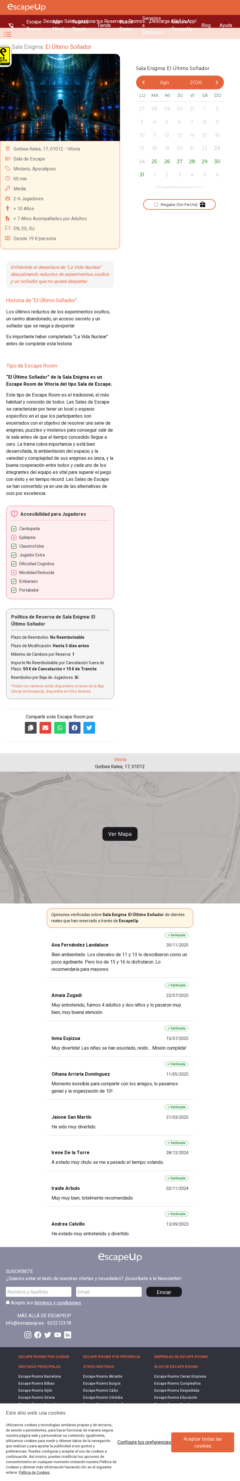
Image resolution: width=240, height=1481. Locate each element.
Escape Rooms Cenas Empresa (180, 1376)
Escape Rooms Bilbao (36, 1383)
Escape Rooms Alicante (102, 1376)
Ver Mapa (120, 833)
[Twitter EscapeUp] (47, 1334)
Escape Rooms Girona (36, 1397)
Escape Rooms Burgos (102, 1383)
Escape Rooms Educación (175, 1397)
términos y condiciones (57, 1302)
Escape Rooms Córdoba (103, 1397)
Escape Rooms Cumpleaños (177, 1383)
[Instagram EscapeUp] (27, 1334)
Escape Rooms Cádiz (100, 1390)
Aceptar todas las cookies (203, 1442)
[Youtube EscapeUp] (57, 1334)
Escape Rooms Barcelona (39, 1376)
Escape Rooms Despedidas (177, 1390)
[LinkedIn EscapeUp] (67, 1334)
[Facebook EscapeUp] (37, 1334)
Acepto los (45, 1302)
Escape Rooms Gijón (35, 1390)
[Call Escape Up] (11, 25)
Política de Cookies (34, 1472)
